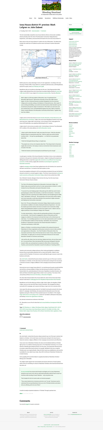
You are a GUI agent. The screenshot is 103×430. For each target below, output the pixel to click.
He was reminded (25, 371)
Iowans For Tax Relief (46, 309)
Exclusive (70, 129)
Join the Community (75, 32)
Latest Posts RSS (47, 424)
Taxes (60, 311)
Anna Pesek (71, 116)
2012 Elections (25, 307)
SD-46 (39, 311)
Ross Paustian (33, 311)
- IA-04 (70, 153)
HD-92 (23, 309)
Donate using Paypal (73, 46)
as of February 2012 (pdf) (38, 86)
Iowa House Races (36, 309)
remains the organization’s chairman (34, 296)
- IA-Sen (70, 147)
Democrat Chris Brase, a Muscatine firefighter (41, 274)
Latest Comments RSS (55, 424)
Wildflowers (71, 136)
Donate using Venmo (73, 42)
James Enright (71, 98)
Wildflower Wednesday (58, 18)
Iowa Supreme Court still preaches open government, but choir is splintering (75, 80)
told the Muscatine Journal (44, 128)
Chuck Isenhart (72, 87)
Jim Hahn (54, 309)
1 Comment (43, 31)
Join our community (47, 414)
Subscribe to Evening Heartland (75, 33)
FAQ (35, 18)
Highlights (40, 18)
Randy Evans (71, 82)
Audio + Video (69, 18)
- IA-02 (70, 150)
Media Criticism (72, 133)
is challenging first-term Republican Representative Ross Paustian (45, 279)
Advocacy (71, 124)
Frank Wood (51, 307)
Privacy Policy (43, 426)
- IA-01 (70, 149)
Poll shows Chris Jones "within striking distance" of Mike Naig (75, 102)
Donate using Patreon (73, 44)
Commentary (71, 128)
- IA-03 (70, 152)
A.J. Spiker (32, 307)
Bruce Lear (71, 92)
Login (75, 29)
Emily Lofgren (44, 307)
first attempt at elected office (44, 93)
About (30, 18)
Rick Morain (71, 111)
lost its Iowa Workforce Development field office (50, 302)
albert (21, 393)
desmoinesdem (35, 31)
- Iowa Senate (71, 156)
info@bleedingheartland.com (76, 414)
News (70, 134)
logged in (28, 404)
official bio (58, 93)
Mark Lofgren (27, 311)
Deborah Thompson (72, 66)
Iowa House (29, 309)
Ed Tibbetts (71, 71)
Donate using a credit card (74, 41)
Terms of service (49, 426)
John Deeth (24, 259)
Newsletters (48, 18)
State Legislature (54, 311)
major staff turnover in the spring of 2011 (29, 294)
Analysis (70, 126)
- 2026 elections (72, 144)
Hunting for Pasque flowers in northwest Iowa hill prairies (75, 96)
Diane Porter (71, 76)
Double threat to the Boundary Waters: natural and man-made (75, 108)
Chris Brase (38, 307)
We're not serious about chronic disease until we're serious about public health (75, 64)
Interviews (71, 131)
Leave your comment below (26, 330)
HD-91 (55, 307)
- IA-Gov (70, 146)
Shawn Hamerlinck (45, 311)
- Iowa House (71, 155)
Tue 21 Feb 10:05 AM (28, 393)
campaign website (28, 166)
